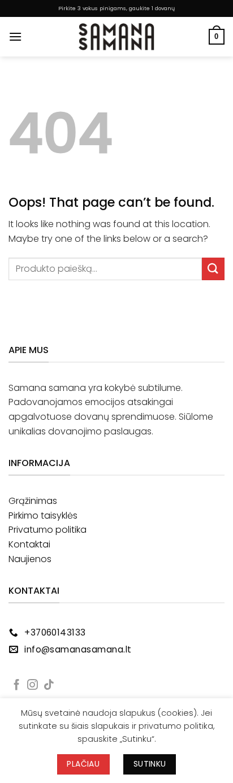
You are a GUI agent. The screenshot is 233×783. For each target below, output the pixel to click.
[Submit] (213, 269)
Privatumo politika (47, 529)
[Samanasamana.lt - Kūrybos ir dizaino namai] (116, 36)
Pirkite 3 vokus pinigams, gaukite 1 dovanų (116, 8)
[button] (15, 36)
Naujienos (29, 559)
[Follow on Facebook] (16, 685)
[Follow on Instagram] (32, 685)
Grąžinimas (32, 500)
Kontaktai (29, 544)
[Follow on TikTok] (49, 685)
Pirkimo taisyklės (42, 515)
